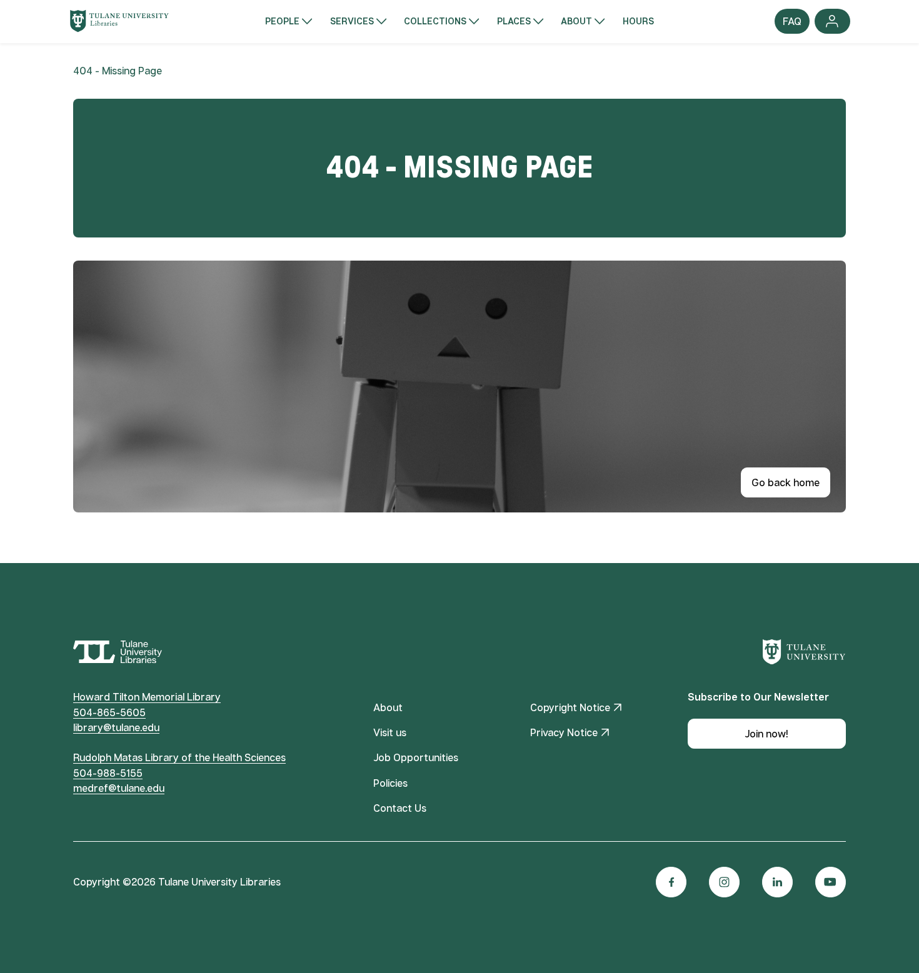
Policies (390, 783)
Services (352, 21)
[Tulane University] (804, 651)
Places (514, 21)
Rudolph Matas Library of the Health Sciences (179, 757)
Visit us (389, 732)
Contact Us (399, 808)
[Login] (832, 21)
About (576, 21)
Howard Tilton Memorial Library (147, 697)
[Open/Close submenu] (306, 21)
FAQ (792, 24)
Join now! (766, 733)
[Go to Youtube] (830, 882)
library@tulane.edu (116, 727)
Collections (435, 21)
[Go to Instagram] (724, 882)
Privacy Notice (564, 732)
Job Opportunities (415, 757)
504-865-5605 (109, 712)
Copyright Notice (570, 707)
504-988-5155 (108, 773)
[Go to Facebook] (671, 882)
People (282, 21)
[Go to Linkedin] (777, 882)
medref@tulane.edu (118, 788)
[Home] (119, 21)
